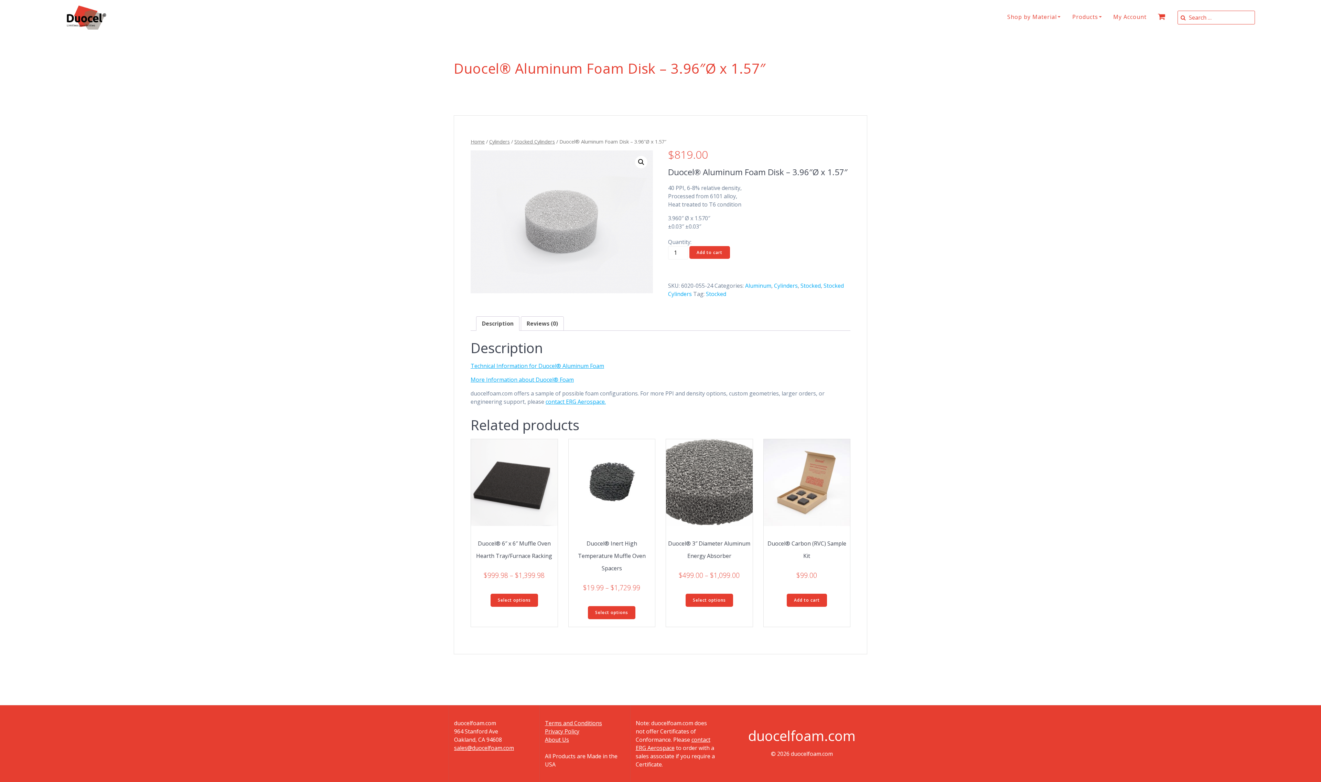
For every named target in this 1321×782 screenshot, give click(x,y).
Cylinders (499, 141)
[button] (641, 162)
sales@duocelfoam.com (484, 748)
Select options (514, 600)
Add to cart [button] (807, 600)
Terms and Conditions (573, 723)
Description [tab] (498, 323)
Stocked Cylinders (534, 141)
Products (1085, 17)
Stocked (811, 285)
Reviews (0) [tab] (542, 323)
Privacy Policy (562, 731)
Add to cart (709, 252)
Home (478, 141)
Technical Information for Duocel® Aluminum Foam (537, 366)
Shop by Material (1032, 17)
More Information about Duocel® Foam (522, 379)
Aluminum (758, 285)
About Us (557, 739)
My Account (1130, 17)
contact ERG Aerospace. (576, 401)
